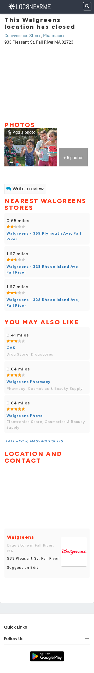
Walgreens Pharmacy (28, 382)
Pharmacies (54, 35)
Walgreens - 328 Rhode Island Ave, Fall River (43, 269)
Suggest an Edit (23, 567)
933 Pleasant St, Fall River (33, 558)
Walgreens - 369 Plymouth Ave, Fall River (44, 236)
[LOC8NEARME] (29, 6)
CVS (11, 348)
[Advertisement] (47, 80)
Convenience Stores (22, 35)
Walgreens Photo (25, 416)
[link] (30, 146)
